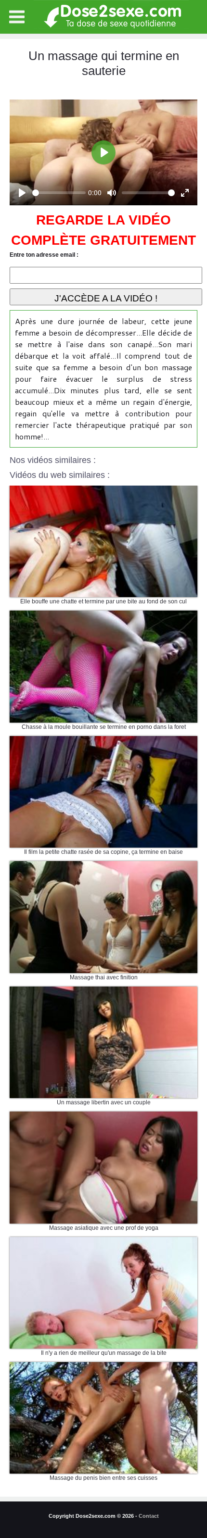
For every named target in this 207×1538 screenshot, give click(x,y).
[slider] (59, 193)
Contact (149, 1516)
